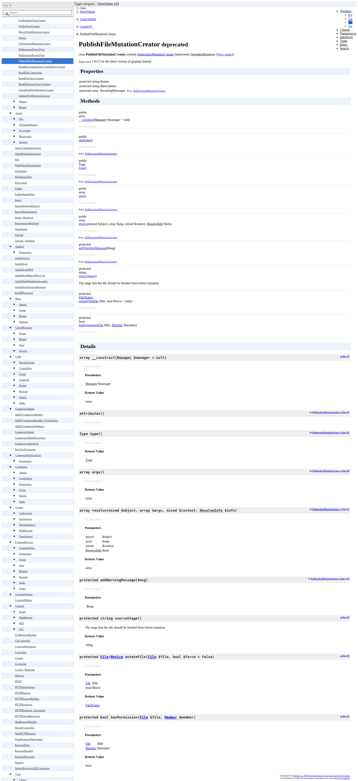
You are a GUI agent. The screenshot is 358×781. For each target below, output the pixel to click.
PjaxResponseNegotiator (29, 739)
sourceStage (86, 276)
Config (19, 507)
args (81, 196)
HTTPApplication (25, 687)
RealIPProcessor (24, 292)
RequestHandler (24, 750)
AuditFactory (22, 258)
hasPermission (88, 325)
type (81, 168)
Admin (23, 304)
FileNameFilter (23, 176)
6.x (350, 15)
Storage (23, 142)
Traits (22, 588)
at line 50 (344, 716)
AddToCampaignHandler (29, 414)
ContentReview (24, 542)
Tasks (22, 403)
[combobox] (37, 12)
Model (23, 107)
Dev (21, 119)
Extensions (25, 252)
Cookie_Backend (25, 669)
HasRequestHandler (26, 721)
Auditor (19, 246)
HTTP (18, 681)
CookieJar (20, 663)
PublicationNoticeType (32, 49)
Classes (345, 29)
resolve (83, 224)
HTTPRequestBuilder (27, 698)
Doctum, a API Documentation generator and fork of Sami (321, 775)
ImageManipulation (26, 211)
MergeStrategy (27, 524)
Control (19, 605)
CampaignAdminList (27, 443)
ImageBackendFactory (27, 205)
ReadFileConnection (30, 72)
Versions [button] (346, 11)
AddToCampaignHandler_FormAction (36, 420)
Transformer (26, 536)
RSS (21, 623)
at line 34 (344, 356)
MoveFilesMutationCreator (34, 32)
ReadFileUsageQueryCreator (35, 84)
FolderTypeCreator (29, 26)
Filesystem (21, 182)
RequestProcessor (25, 756)
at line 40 (344, 617)
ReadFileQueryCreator (31, 78)
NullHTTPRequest (25, 733)
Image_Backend (24, 217)
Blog (18, 298)
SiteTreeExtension (25, 449)
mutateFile (85, 301)
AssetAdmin (88, 19)
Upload (19, 234)
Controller (21, 652)
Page (21, 345)
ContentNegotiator (25, 646)
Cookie (19, 658)
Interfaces (346, 37)
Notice (22, 37)
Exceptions (25, 519)
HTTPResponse (23, 704)
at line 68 (344, 471)
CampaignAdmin (25, 408)
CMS (18, 356)
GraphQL (24, 379)
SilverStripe (87, 11)
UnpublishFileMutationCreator (36, 90)
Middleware (26, 530)
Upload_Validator (25, 240)
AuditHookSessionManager (30, 287)
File (17, 159)
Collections (25, 513)
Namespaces (348, 33)
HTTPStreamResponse (27, 716)
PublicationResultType (32, 55)
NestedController (24, 727)
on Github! (345, 778)
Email (22, 611)
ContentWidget (24, 594)
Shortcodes (25, 136)
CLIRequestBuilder (26, 634)
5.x (350, 18)
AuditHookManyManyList (30, 275)
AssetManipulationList (28, 153)
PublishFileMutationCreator (35, 61)
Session (19, 762)
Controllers (25, 368)
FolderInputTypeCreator (32, 20)
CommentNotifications (28, 455)
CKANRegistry (23, 327)
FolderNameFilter (25, 194)
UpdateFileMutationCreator (34, 95)
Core (18, 774)
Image (18, 200)
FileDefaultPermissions (28, 165)
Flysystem (24, 130)
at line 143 (344, 578)
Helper (23, 101)
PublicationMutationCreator (35, 43)
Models (23, 571)
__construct (86, 120)
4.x (350, 22)
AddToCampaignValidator (30, 426)
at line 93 (344, 509)
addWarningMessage (92, 248)
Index (343, 44)
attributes (85, 140)
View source (225, 54)
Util (21, 629)
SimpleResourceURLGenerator (32, 768)
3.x (350, 26)
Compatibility (27, 548)
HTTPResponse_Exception (30, 710)
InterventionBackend (27, 223)
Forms (22, 310)
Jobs (21, 565)
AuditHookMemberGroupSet (31, 281)
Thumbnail (21, 229)
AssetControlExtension (28, 147)
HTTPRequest (23, 692)
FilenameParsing (28, 124)
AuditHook (21, 263)
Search (23, 397)
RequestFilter (22, 745)
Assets (18, 113)
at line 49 (344, 412)
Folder (18, 188)
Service (23, 350)
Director (19, 675)
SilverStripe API (108, 3)
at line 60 (344, 432)
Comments (21, 466)
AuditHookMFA (24, 269)
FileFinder (21, 171)
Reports (23, 391)
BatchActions (26, 362)
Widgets (23, 321)
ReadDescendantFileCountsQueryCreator (42, 66)
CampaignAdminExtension (30, 437)
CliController (22, 640)
